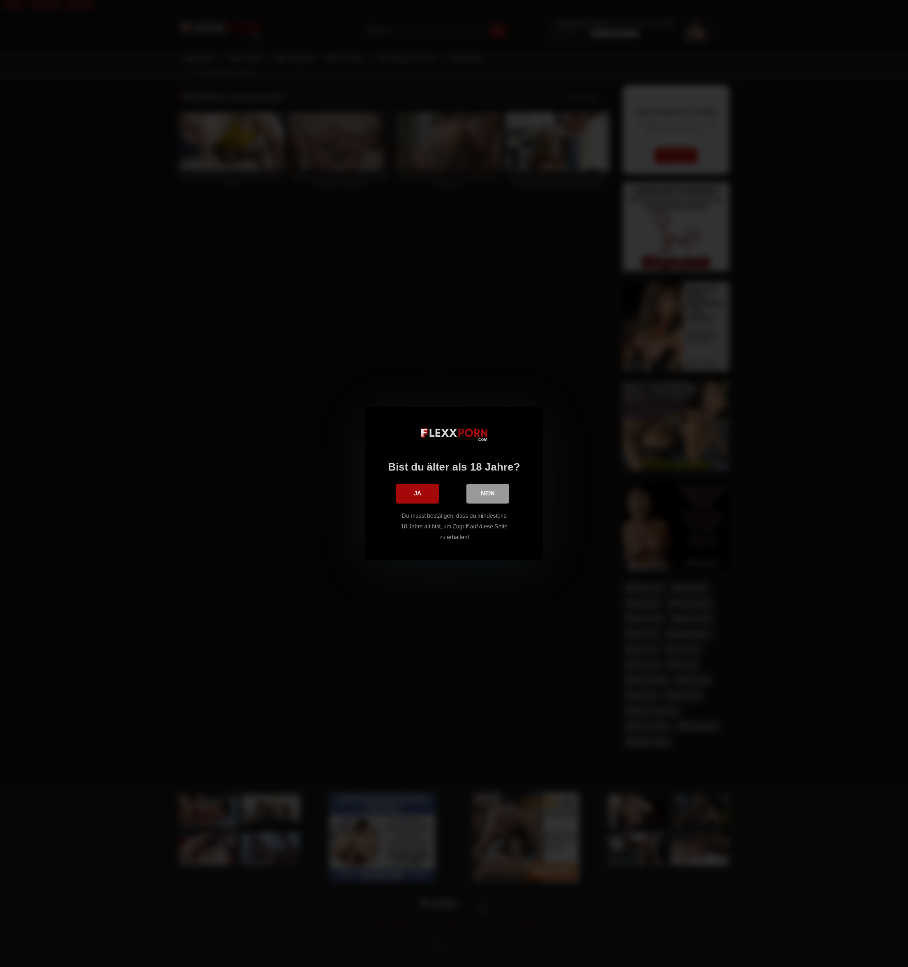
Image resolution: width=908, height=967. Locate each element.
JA (417, 493)
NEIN (488, 493)
